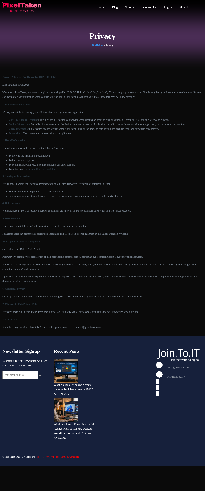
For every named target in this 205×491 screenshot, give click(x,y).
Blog (115, 7)
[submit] (40, 375)
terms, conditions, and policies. (39, 169)
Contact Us (149, 7)
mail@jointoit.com (178, 367)
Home (100, 7)
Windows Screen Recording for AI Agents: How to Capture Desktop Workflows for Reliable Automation (74, 429)
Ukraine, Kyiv (175, 376)
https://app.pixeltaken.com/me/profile (21, 241)
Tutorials (130, 7)
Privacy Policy (52, 457)
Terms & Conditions (70, 457)
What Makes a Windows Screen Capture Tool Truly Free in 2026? (73, 387)
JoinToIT (40, 457)
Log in (168, 7)
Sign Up (184, 7)
